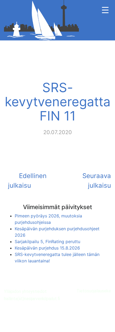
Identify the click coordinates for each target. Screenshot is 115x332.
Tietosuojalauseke (93, 290)
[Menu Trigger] (105, 10)
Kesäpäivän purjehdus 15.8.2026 (47, 248)
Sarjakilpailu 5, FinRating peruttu (47, 241)
